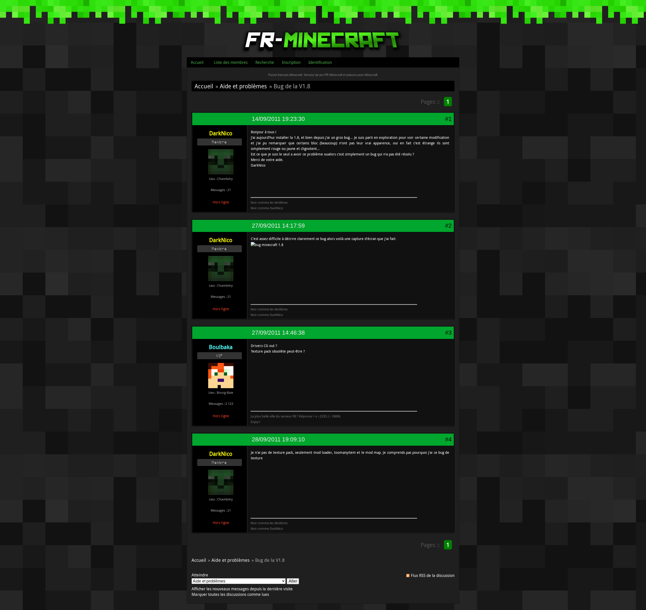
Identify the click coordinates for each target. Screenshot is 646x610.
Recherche (264, 62)
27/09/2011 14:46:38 (278, 332)
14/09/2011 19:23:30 (278, 119)
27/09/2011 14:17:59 (278, 225)
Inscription (291, 62)
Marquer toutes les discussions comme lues (230, 594)
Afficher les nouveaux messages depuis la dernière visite (242, 589)
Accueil (197, 62)
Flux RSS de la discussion (432, 575)
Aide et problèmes (243, 86)
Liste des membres (231, 62)
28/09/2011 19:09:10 (278, 439)
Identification (320, 62)
